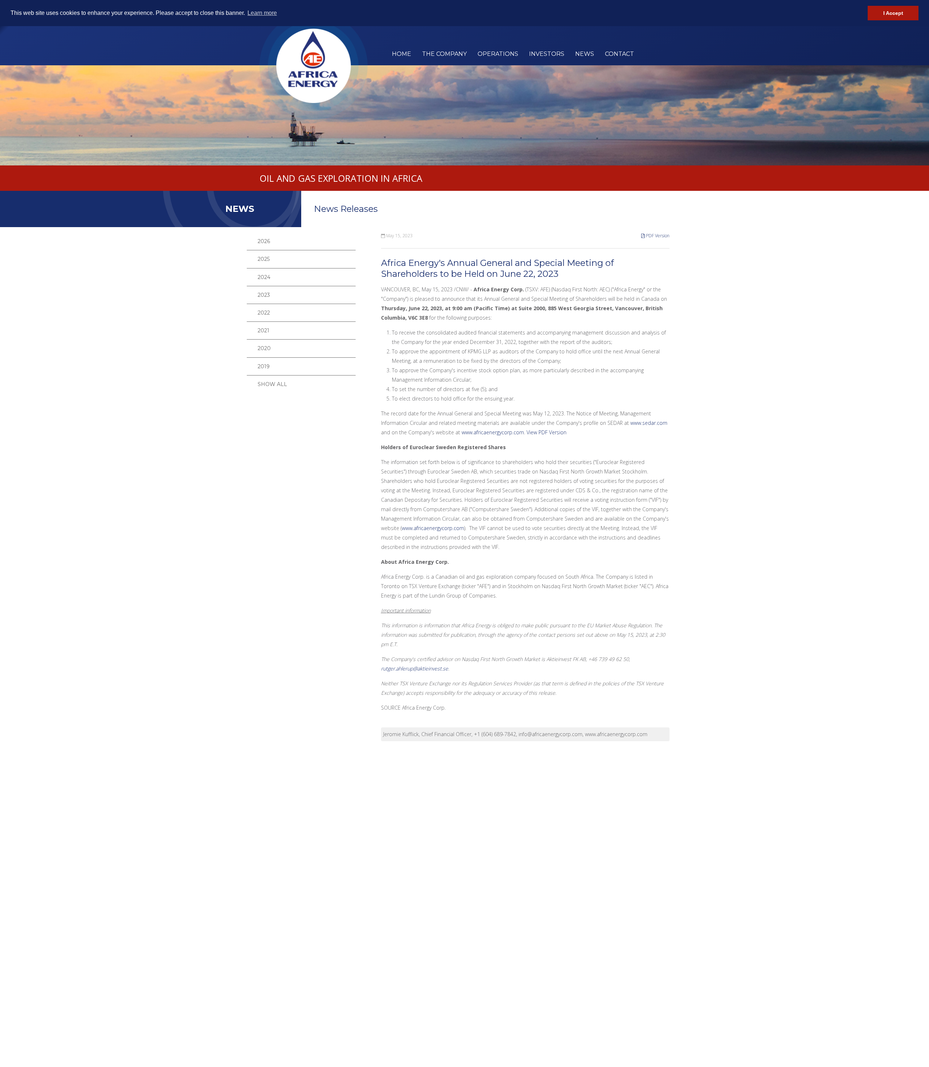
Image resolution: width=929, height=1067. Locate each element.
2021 (263, 330)
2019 (264, 366)
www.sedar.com (648, 422)
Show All (272, 384)
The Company (444, 53)
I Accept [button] (893, 13)
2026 (264, 241)
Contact (619, 53)
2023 (264, 295)
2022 (264, 312)
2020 (264, 348)
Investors (546, 53)
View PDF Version (546, 432)
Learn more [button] (262, 13)
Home (401, 53)
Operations (498, 53)
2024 (264, 277)
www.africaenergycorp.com (493, 432)
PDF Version (657, 236)
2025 (264, 259)
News (584, 53)
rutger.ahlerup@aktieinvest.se (414, 668)
